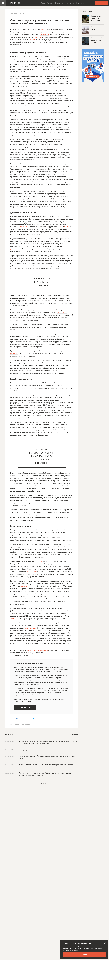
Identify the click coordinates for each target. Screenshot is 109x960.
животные (17, 724)
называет (14, 353)
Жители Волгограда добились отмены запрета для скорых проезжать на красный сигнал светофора (47, 765)
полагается (25, 586)
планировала (31, 571)
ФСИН (59, 226)
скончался (31, 39)
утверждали (44, 34)
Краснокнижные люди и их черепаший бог (97, 18)
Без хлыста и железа (96, 28)
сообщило (43, 29)
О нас (43, 3)
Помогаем (80, 3)
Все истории (70, 3)
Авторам (50, 3)
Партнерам (59, 3)
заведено (14, 618)
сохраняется (62, 312)
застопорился (30, 628)
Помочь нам (101, 3)
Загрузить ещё (41, 783)
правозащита (26, 724)
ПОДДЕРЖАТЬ (84, 954)
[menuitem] (3, 3)
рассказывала (15, 249)
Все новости (74, 734)
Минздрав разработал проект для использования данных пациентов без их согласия (48, 750)
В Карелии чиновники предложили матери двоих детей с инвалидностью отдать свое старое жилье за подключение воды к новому (48, 742)
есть (20, 81)
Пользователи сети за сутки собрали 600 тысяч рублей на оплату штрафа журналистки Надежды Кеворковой (45, 774)
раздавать (38, 37)
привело (39, 561)
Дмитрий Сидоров (21, 655)
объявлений (24, 226)
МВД (66, 226)
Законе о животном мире (38, 650)
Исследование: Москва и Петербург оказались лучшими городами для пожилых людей (47, 757)
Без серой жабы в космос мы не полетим (97, 40)
